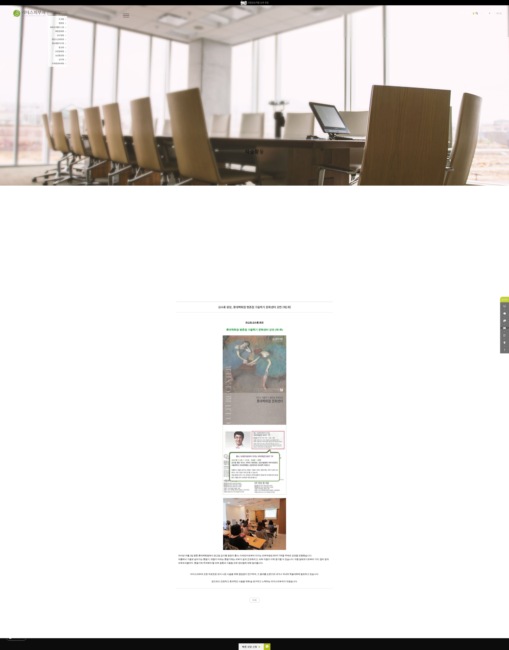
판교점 (61, 47)
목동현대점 (59, 31)
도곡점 (61, 19)
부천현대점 (59, 51)
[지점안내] (504, 342)
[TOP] (504, 349)
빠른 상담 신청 (250, 646)
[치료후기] (504, 335)
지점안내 (56, 13)
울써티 (464, 13)
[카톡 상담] (267, 646)
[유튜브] (504, 327)
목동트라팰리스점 (57, 27)
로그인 (499, 13)
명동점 (61, 23)
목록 (254, 600)
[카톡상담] (504, 313)
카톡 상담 (16, 621)
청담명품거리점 (58, 43)
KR (487, 13)
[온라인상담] (504, 306)
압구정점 (60, 35)
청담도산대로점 (58, 39)
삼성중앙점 (59, 55)
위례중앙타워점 (58, 63)
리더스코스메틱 (18, 636)
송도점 (61, 59)
